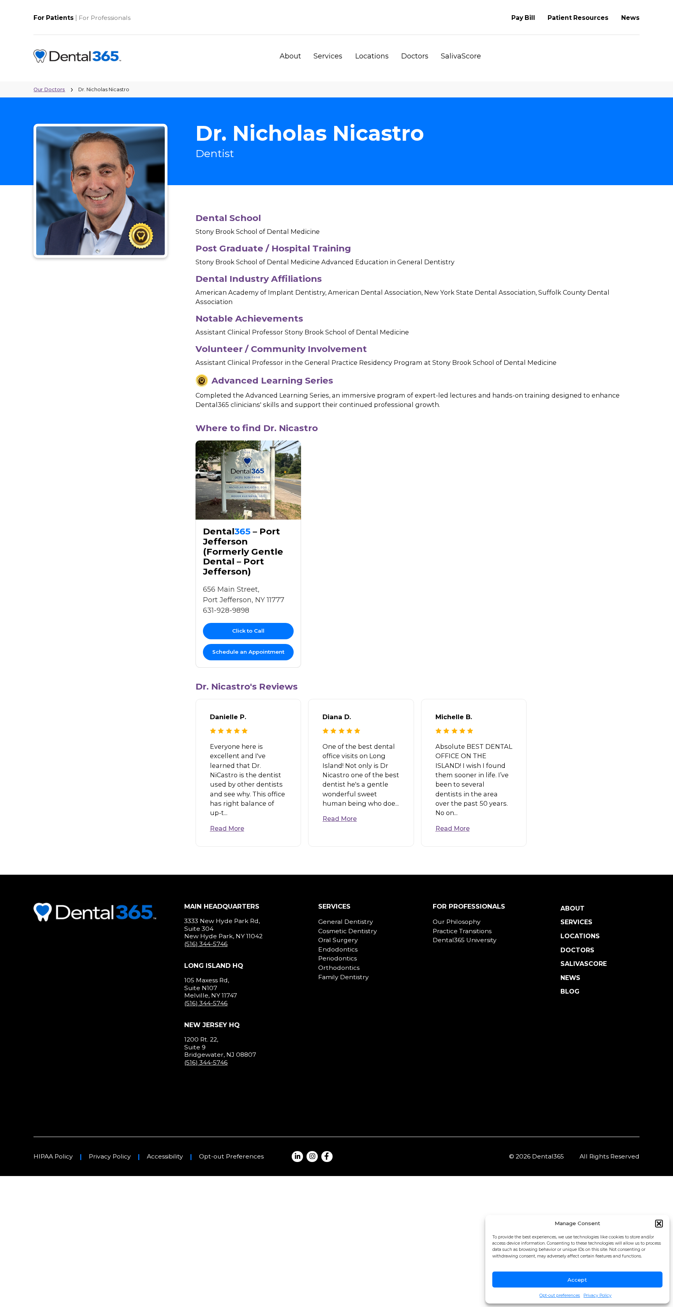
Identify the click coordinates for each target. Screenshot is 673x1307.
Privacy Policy (597, 1295)
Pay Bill (523, 17)
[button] (658, 1223)
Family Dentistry (343, 977)
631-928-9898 (226, 610)
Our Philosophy (457, 921)
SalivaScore (461, 56)
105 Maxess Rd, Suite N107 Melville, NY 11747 (210, 987)
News (630, 17)
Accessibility (165, 1156)
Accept (577, 1280)
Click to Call (248, 631)
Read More (227, 828)
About (290, 56)
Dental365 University (465, 940)
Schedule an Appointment (248, 652)
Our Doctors (49, 89)
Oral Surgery (338, 940)
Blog (570, 991)
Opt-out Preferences (231, 1156)
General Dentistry (345, 921)
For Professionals (104, 17)
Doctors (414, 56)
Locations (372, 56)
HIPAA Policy (53, 1156)
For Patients (53, 17)
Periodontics (337, 958)
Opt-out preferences (559, 1295)
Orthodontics (338, 967)
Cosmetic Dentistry (347, 931)
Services (328, 56)
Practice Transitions (462, 931)
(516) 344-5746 (205, 944)
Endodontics (338, 949)
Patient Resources (578, 17)
